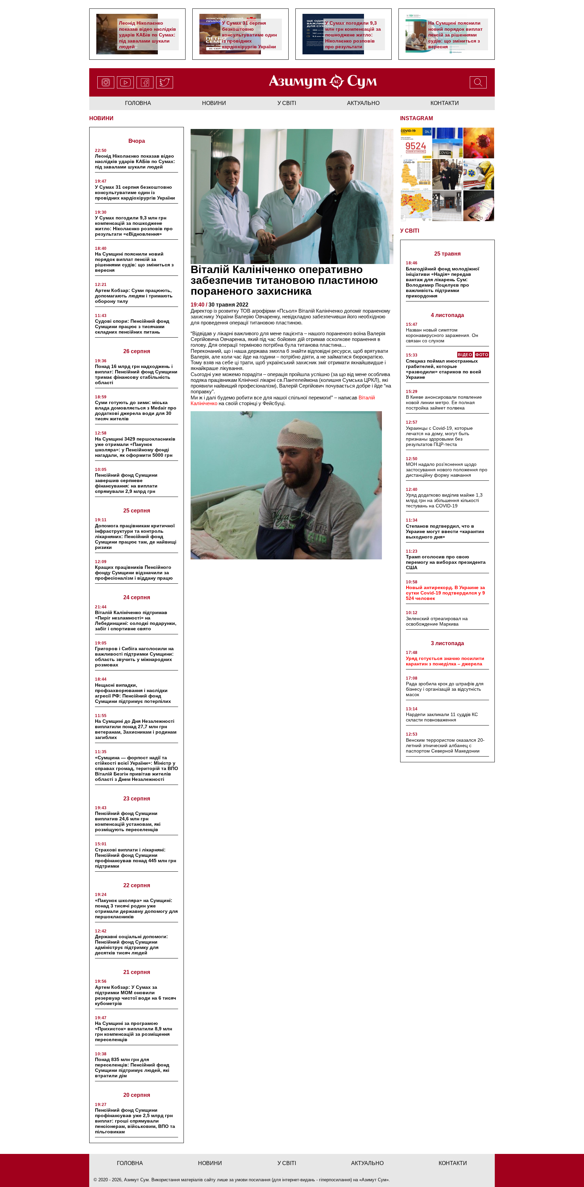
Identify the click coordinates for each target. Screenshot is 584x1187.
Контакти (445, 103)
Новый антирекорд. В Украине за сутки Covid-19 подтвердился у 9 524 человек (445, 593)
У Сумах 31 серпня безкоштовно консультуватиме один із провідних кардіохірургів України (249, 34)
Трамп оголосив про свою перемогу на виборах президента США (446, 562)
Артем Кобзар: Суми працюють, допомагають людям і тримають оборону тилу (134, 296)
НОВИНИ (101, 118)
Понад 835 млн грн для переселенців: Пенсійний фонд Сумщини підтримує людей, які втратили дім (132, 1067)
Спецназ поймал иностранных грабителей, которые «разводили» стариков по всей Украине (443, 369)
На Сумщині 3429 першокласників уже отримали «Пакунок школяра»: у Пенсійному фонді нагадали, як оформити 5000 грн (135, 447)
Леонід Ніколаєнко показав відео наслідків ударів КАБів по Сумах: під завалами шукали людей (147, 34)
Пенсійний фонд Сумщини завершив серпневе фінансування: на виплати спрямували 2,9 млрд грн (126, 483)
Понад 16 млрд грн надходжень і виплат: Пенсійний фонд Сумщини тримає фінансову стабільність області (136, 374)
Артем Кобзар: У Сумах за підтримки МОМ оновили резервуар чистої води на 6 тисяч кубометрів (135, 995)
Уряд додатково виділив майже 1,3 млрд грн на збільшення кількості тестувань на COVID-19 (444, 500)
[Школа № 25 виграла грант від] (447, 205)
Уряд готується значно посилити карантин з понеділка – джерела (445, 661)
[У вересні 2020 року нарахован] (478, 205)
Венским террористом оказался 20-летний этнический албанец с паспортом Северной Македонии (445, 745)
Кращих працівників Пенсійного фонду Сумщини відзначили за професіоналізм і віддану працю (134, 572)
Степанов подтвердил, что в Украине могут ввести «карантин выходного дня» (445, 531)
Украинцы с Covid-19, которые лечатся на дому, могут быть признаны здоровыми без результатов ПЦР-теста (439, 436)
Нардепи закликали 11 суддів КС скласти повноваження (442, 717)
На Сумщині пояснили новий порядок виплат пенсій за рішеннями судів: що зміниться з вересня (455, 34)
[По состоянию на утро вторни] (447, 143)
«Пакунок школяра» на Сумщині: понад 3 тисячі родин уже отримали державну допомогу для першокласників (136, 908)
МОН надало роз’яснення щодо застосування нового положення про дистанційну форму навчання (446, 469)
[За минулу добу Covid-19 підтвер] (416, 174)
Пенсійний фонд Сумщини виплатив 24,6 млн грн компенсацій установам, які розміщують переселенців (128, 821)
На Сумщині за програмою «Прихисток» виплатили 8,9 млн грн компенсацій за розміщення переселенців (133, 1031)
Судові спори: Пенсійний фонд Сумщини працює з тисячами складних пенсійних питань (132, 326)
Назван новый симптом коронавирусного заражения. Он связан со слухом (442, 335)
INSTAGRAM (416, 118)
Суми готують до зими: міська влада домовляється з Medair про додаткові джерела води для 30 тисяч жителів (135, 410)
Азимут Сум (374, 1179)
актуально (363, 103)
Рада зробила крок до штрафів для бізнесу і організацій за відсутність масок (445, 689)
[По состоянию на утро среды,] (416, 143)
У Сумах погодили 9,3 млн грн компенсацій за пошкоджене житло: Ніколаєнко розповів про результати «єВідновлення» (353, 37)
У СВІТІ (409, 231)
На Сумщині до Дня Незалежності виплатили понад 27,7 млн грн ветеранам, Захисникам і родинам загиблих (135, 729)
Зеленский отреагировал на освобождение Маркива (437, 621)
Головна (138, 103)
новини (214, 103)
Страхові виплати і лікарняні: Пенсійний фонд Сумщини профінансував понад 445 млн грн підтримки (135, 858)
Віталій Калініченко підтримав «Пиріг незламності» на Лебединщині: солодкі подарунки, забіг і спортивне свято (135, 620)
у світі (286, 103)
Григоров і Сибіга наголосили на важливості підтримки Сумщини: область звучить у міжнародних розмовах (134, 656)
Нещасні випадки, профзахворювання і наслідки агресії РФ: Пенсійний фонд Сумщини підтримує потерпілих (133, 693)
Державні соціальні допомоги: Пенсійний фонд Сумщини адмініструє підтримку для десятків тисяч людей (131, 944)
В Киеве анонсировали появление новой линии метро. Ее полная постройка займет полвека (444, 402)
